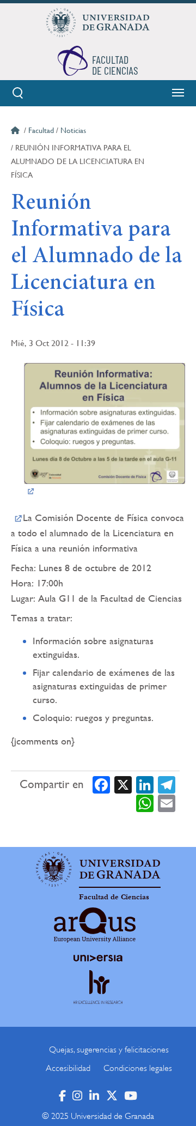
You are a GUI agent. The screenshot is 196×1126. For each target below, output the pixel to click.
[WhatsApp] (145, 803)
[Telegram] (166, 785)
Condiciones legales (137, 1068)
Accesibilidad (68, 1068)
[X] (123, 785)
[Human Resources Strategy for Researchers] (98, 997)
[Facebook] (101, 785)
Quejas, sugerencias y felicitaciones (109, 1050)
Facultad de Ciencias (114, 897)
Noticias (73, 130)
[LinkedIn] (145, 785)
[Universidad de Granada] (98, 22)
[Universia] (98, 958)
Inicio (16, 131)
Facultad (41, 130)
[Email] (166, 803)
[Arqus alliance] (95, 924)
